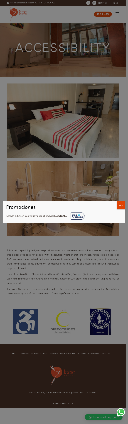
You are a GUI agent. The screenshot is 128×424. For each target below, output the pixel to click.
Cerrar (121, 205)
